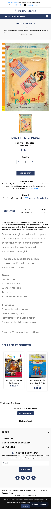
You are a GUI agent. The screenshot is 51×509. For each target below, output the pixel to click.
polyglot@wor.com (33, 5)
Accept (25, 506)
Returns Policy (41, 490)
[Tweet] (7, 198)
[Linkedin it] (17, 198)
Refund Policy (31, 490)
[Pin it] (12, 198)
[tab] (10, 211)
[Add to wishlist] (25, 198)
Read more (33, 188)
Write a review (25, 413)
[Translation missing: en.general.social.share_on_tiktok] (21, 198)
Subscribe (25, 469)
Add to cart (25, 173)
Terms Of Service (18, 490)
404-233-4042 (16, 5)
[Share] (3, 198)
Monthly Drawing (13, 2)
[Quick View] (21, 370)
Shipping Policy (7, 493)
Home (26, 28)
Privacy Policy (7, 490)
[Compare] (21, 375)
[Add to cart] (21, 361)
